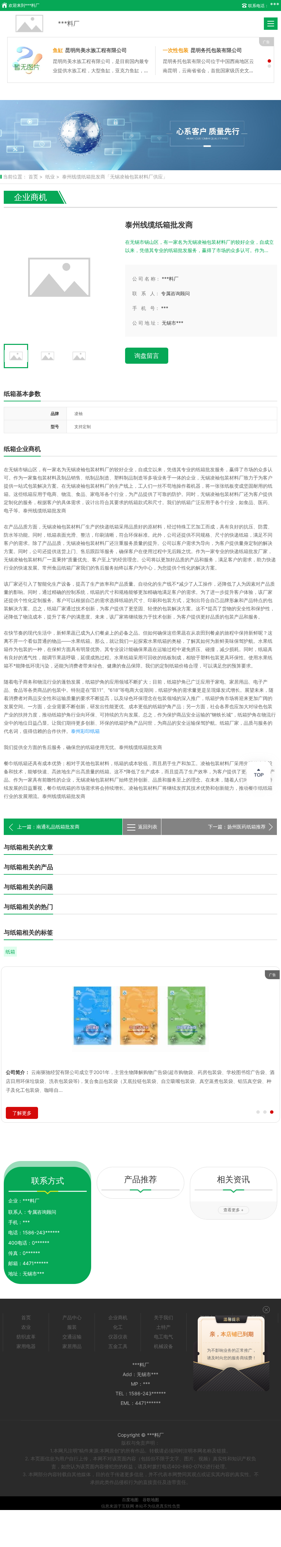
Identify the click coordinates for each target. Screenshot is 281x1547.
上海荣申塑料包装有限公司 (178, 50)
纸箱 (10, 952)
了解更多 (22, 1113)
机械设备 (163, 1346)
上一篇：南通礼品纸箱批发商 (48, 826)
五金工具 (117, 1346)
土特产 (163, 1327)
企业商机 (117, 1317)
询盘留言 (146, 355)
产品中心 (72, 1317)
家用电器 (26, 1346)
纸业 (50, 176)
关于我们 (163, 1317)
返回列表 (147, 826)
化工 (118, 1327)
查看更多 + (233, 1209)
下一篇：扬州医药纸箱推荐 (237, 826)
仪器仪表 (117, 1336)
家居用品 (72, 1346)
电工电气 (163, 1336)
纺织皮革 (26, 1336)
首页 (33, 176)
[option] (140, 135)
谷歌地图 (151, 1499)
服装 (72, 1327)
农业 (26, 1327)
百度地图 (130, 1499)
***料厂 (69, 23)
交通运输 (72, 1336)
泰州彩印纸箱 (85, 731)
